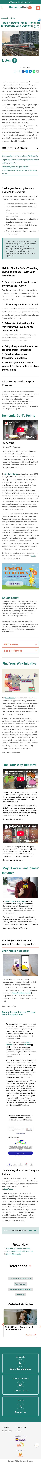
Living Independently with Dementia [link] (19, 1251)
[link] (20, 8)
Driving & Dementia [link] (13, 1254)
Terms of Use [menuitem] (21, 1427)
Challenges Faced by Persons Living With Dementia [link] (20, 156)
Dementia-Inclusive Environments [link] (21, 1279)
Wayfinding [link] (20, 1294)
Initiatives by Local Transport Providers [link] (15, 167)
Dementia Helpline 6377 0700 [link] (21, 2)
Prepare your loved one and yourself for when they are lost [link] (19, 172)
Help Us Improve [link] (36, 26)
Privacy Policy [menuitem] (7, 1431)
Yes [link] (30, 1230)
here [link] (33, 556)
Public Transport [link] (20, 1284)
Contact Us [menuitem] (6, 1427)
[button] (23, 71)
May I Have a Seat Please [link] (16, 901)
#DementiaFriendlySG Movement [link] (20, 1289)
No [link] (35, 1230)
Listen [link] (6, 60)
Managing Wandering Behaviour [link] (18, 1248)
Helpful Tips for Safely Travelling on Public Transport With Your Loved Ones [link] (20, 161)
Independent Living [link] (8, 18)
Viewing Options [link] (39, 20)
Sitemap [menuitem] (19, 1431)
